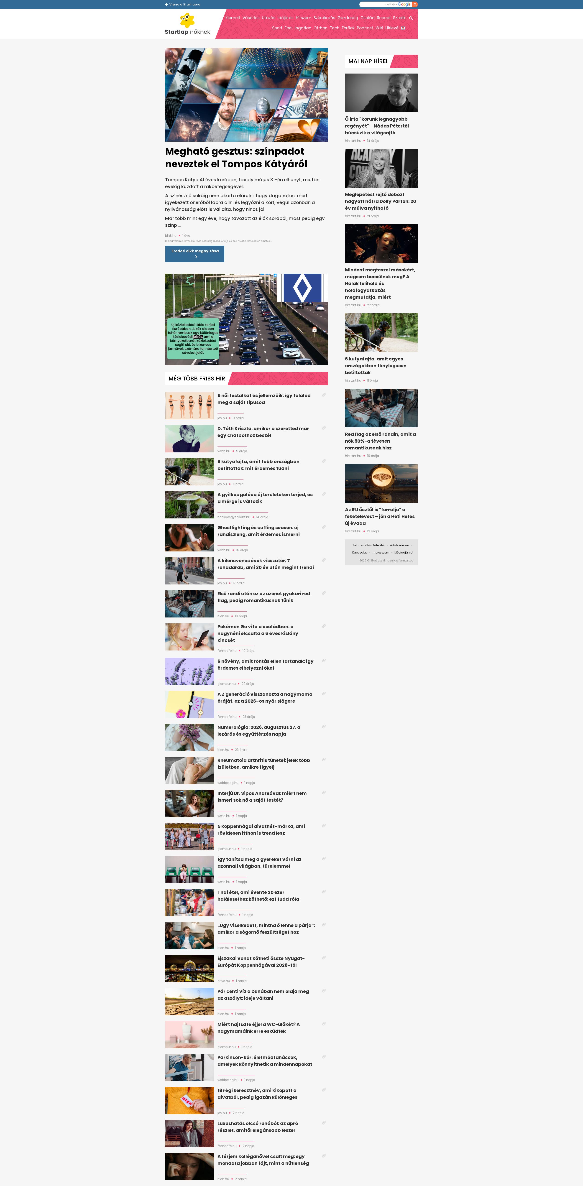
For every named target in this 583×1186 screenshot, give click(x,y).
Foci (288, 28)
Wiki (379, 28)
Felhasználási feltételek (369, 545)
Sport (277, 28)
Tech (335, 28)
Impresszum (380, 552)
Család (368, 17)
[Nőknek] (190, 24)
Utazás (268, 17)
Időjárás (286, 17)
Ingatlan (303, 28)
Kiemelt (232, 17)
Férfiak (348, 28)
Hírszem (303, 17)
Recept (384, 17)
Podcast (365, 28)
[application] (246, 319)
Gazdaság (348, 17)
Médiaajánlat (403, 552)
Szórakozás (324, 17)
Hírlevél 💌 (395, 28)
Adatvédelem (399, 545)
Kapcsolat (359, 552)
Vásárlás (251, 17)
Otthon (320, 28)
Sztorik (399, 17)
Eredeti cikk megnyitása (195, 251)
